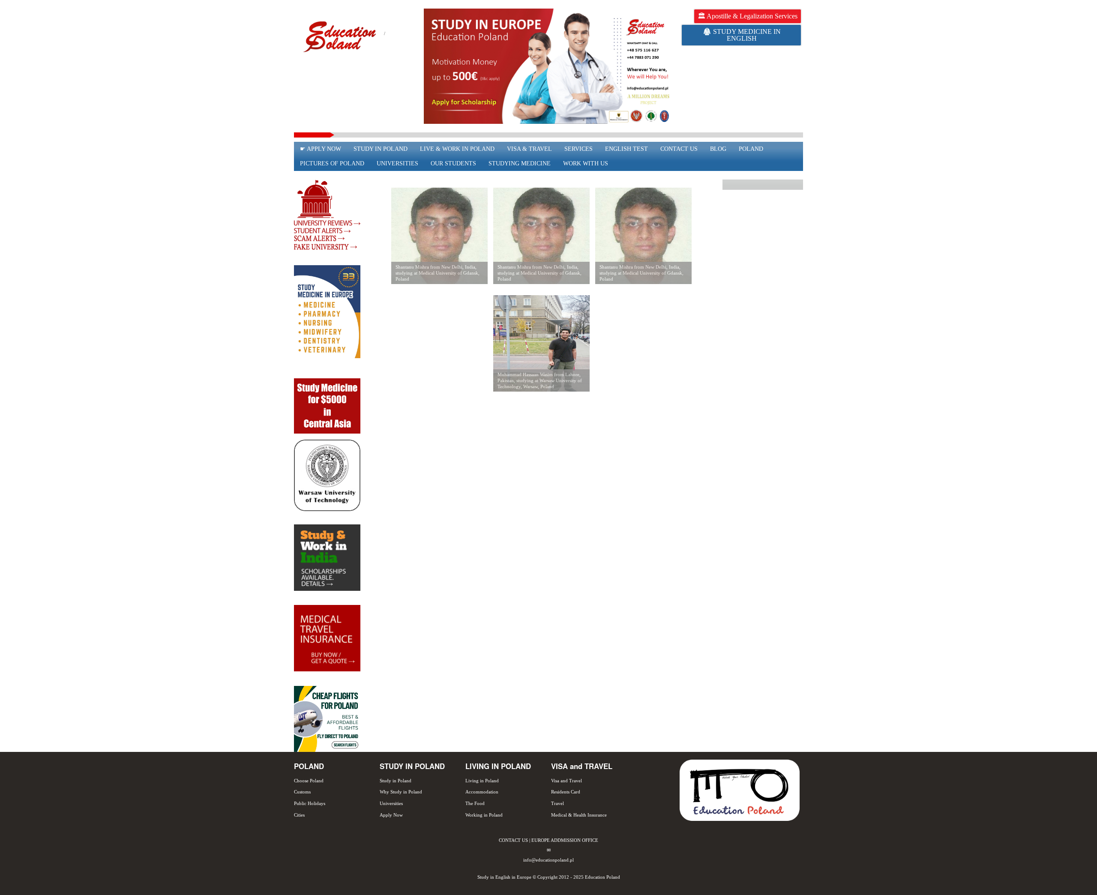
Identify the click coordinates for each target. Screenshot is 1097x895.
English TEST (626, 149)
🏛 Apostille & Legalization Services (747, 16)
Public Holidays (309, 803)
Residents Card (565, 791)
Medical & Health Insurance (579, 814)
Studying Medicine (520, 163)
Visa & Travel (529, 149)
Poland (751, 149)
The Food (475, 803)
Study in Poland (381, 149)
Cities (299, 814)
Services (578, 149)
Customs (302, 791)
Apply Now (391, 814)
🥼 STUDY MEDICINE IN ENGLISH (742, 35)
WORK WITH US (585, 163)
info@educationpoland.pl (548, 859)
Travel (557, 803)
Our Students (453, 163)
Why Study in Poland (401, 791)
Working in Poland (484, 814)
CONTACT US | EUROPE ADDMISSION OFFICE (548, 840)
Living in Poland (482, 780)
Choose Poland (309, 780)
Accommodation (481, 791)
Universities (397, 163)
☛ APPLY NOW (320, 149)
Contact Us (679, 149)
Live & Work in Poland (457, 149)
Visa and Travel (566, 780)
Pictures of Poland (332, 163)
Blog (718, 149)
